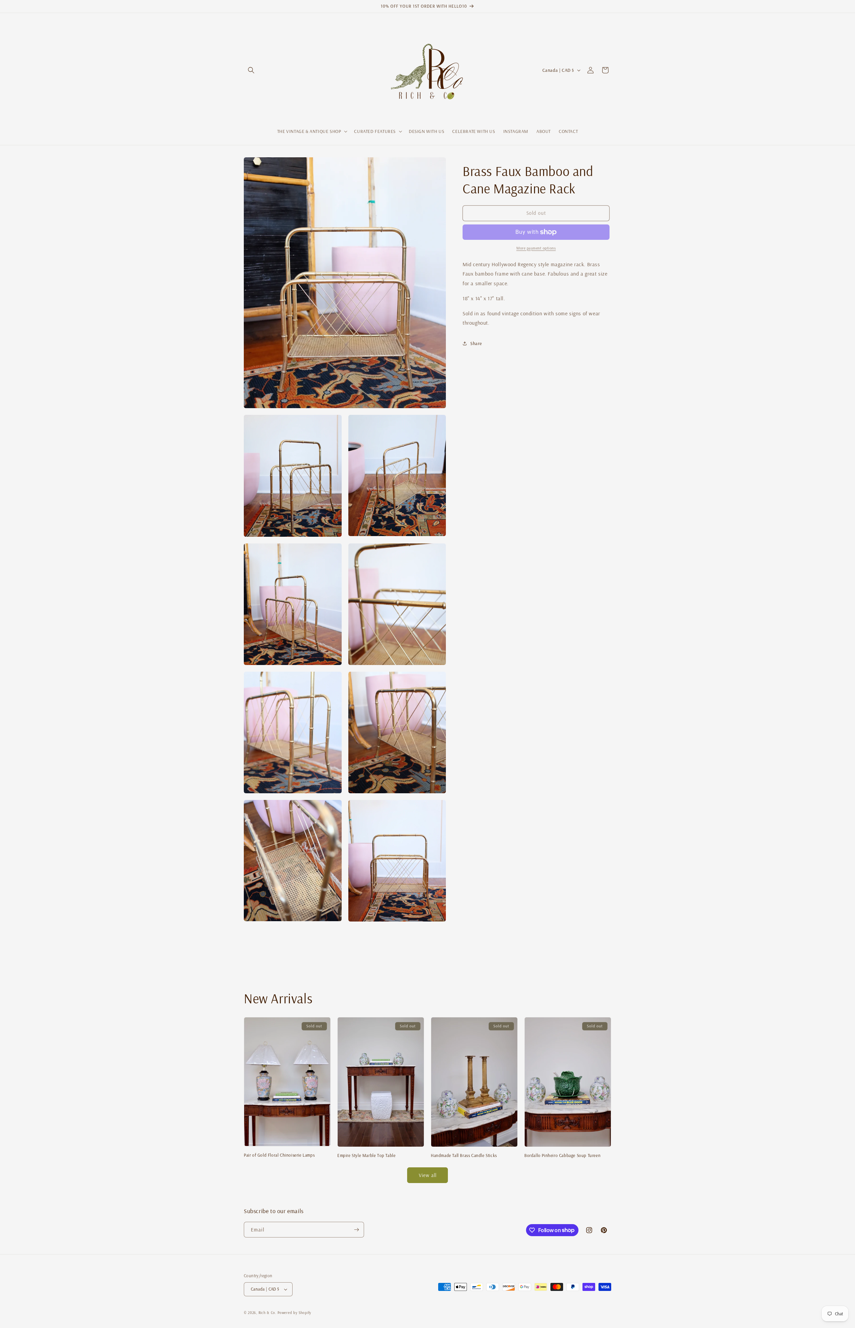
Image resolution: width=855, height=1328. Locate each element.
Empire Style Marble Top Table (366, 1155)
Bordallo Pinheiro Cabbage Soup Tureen (562, 1155)
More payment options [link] (536, 248)
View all (428, 1175)
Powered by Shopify (294, 1312)
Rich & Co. (268, 1312)
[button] (251, 70)
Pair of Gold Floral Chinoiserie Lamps (279, 1155)
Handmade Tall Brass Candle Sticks (464, 1155)
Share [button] (476, 343)
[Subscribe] (356, 1229)
